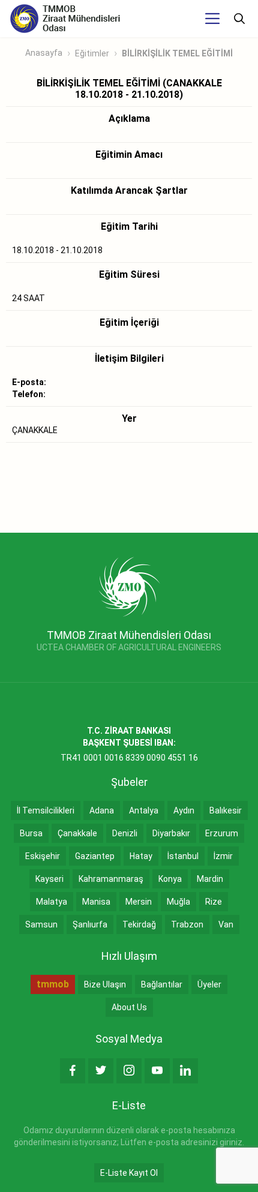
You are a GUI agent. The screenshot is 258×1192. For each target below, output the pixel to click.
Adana (101, 810)
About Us (129, 1007)
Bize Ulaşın (105, 984)
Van (225, 924)
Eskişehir (42, 856)
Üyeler (209, 984)
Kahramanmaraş (111, 879)
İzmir (223, 856)
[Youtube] (157, 1070)
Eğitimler (92, 53)
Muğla (178, 901)
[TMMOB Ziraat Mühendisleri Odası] (129, 586)
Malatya (51, 901)
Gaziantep (95, 856)
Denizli (124, 833)
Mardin (210, 879)
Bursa (31, 833)
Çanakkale (77, 833)
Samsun (41, 924)
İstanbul (183, 856)
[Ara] (239, 18)
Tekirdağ (139, 924)
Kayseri (49, 879)
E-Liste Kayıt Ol (129, 1173)
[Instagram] (129, 1070)
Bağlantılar (161, 984)
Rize (213, 901)
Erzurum (221, 833)
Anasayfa (43, 53)
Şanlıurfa (90, 924)
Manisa (96, 901)
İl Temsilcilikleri (45, 810)
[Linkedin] (185, 1070)
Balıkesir (225, 810)
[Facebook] (72, 1070)
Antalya (143, 810)
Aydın (183, 810)
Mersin (138, 901)
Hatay (141, 856)
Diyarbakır (171, 833)
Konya (170, 879)
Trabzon (187, 924)
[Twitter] (100, 1070)
